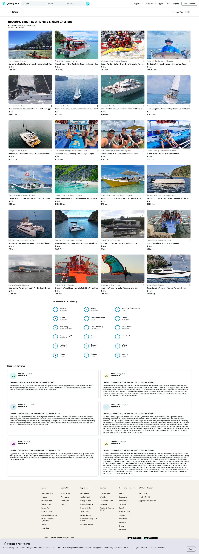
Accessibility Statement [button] (49, 515)
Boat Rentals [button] (84, 493)
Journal (103, 488)
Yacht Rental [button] (84, 511)
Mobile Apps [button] (65, 501)
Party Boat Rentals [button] (86, 524)
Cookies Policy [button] (46, 511)
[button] (150, 4)
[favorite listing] (51, 61)
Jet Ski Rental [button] (85, 497)
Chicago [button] (122, 515)
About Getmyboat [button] (47, 493)
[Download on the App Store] (134, 539)
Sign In (176, 4)
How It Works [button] (65, 493)
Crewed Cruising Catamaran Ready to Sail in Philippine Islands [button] (128, 382)
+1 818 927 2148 (144, 497)
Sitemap (44, 524)
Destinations (104, 504)
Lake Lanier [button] (123, 497)
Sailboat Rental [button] (85, 515)
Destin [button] (121, 526)
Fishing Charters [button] (85, 501)
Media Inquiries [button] (46, 501)
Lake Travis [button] (123, 508)
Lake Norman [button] (123, 519)
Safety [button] (63, 504)
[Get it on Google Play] (151, 539)
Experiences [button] (85, 488)
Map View (179, 12)
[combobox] (33, 4)
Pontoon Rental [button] (85, 508)
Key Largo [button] (122, 522)
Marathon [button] (122, 530)
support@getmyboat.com (147, 501)
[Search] (88, 4)
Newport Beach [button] (124, 511)
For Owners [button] (65, 497)
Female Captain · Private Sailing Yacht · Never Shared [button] (31, 382)
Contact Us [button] (45, 528)
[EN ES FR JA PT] (161, 4)
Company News (105, 493)
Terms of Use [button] (61, 548)
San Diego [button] (123, 504)
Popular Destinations (128, 488)
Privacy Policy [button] (160, 548)
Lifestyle (103, 497)
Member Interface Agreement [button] (47, 520)
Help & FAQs (143, 493)
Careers (44, 497)
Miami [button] (121, 493)
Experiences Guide (106, 501)
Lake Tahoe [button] (123, 501)
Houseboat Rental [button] (86, 504)
